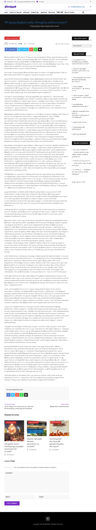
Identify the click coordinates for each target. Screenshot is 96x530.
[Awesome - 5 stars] (12, 467)
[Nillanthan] (21, 44)
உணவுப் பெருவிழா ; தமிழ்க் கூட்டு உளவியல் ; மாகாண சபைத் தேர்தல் (81, 97)
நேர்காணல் (51, 12)
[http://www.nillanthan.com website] (19, 44)
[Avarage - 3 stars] (8, 467)
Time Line (59, 12)
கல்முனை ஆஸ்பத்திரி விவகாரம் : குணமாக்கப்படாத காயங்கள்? (80, 70)
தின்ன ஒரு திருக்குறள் (79, 134)
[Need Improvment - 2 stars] (6, 467)
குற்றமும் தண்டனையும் (80, 122)
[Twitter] (13, 395)
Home (7, 26)
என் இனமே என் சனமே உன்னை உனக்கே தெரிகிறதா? (81, 172)
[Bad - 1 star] (5, 467)
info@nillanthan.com (78, 7)
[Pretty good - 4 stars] (10, 467)
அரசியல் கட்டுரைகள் (15, 12)
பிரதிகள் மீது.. (35, 12)
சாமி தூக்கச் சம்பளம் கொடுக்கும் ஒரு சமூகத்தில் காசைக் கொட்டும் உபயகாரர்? (81, 62)
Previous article (10, 404)
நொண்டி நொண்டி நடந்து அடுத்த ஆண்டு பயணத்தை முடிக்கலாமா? (80, 154)
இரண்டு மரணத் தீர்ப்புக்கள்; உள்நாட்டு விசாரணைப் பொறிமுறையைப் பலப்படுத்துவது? (80, 114)
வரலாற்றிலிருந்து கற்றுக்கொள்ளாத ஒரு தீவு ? (80, 105)
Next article (64, 404)
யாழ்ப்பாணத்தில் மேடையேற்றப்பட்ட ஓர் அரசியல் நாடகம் (81, 88)
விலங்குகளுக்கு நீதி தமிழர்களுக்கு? (78, 128)
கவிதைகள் (26, 12)
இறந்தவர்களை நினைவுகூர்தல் (59, 406)
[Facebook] (8, 395)
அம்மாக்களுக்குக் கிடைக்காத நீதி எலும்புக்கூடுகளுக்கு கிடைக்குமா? (81, 79)
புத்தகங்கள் (43, 12)
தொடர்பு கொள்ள (69, 12)
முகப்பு (6, 12)
